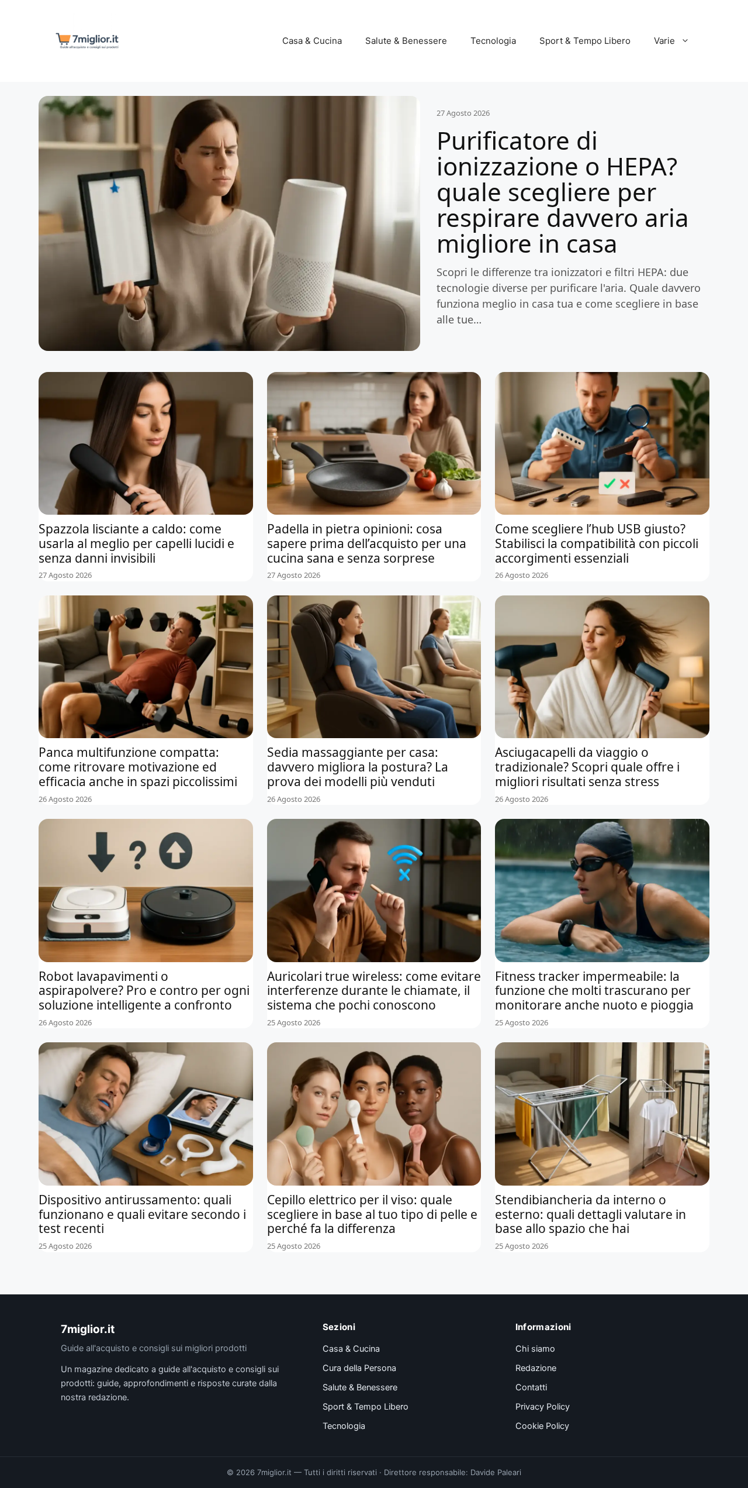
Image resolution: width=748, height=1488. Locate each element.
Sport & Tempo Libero (585, 40)
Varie (664, 40)
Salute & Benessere (406, 40)
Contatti (531, 1387)
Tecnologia (493, 40)
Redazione (535, 1368)
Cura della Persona (359, 1368)
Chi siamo (535, 1349)
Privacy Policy (542, 1406)
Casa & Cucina (312, 40)
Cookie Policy (542, 1426)
